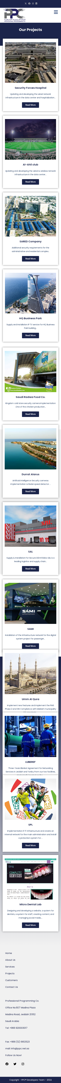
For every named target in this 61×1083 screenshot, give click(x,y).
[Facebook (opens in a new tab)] (29, 3)
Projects (9, 973)
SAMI (30, 629)
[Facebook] (7, 1064)
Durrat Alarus (30, 474)
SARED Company (31, 241)
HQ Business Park (30, 318)
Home (8, 953)
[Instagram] (23, 1064)
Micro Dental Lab (30, 904)
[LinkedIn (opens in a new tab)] (36, 3)
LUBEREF (30, 762)
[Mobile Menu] (56, 13)
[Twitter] (15, 1064)
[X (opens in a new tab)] (26, 3)
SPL (30, 824)
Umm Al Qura (30, 699)
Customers (11, 980)
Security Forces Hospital (30, 88)
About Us (10, 960)
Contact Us (11, 987)
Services (10, 966)
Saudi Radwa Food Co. (30, 397)
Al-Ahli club (30, 164)
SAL (30, 551)
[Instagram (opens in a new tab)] (33, 3)
